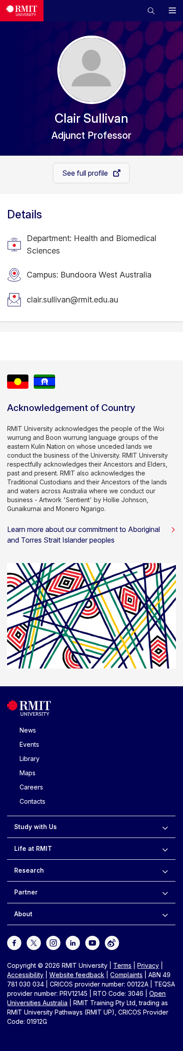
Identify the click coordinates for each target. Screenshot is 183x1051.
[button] (151, 10)
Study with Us (35, 826)
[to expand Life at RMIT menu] (165, 849)
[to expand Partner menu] (165, 892)
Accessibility (25, 975)
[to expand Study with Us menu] (165, 827)
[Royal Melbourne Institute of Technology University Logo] (22, 10)
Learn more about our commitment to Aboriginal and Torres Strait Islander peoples (83, 534)
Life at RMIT (33, 848)
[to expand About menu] (165, 914)
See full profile (86, 173)
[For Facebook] (14, 942)
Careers (31, 787)
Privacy (148, 965)
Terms (122, 965)
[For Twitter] (34, 942)
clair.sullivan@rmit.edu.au (72, 299)
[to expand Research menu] (165, 870)
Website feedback (76, 975)
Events (29, 744)
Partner (26, 892)
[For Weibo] (112, 942)
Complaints (126, 975)
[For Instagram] (53, 942)
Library (30, 758)
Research (29, 870)
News (28, 730)
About (23, 914)
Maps (28, 773)
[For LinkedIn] (73, 942)
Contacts (32, 801)
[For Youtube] (92, 942)
